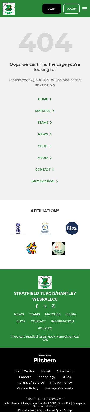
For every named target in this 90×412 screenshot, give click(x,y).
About (45, 371)
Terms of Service (31, 383)
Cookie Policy (27, 388)
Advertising (65, 371)
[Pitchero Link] (45, 361)
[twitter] (45, 307)
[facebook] (37, 307)
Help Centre (25, 371)
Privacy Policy (61, 383)
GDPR (66, 377)
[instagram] (53, 307)
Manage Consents (59, 388)
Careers (25, 377)
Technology (46, 377)
